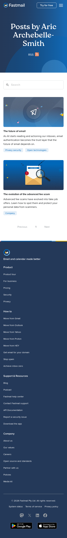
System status (16, 506)
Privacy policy (51, 506)
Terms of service (33, 506)
